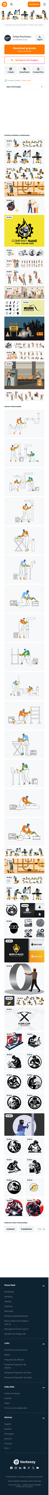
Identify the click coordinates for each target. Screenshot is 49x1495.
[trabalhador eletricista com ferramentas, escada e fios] (24, 448)
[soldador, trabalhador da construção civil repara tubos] (24, 157)
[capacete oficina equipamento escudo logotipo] (24, 1038)
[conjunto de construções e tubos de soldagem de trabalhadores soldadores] (24, 905)
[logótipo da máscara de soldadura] (13, 996)
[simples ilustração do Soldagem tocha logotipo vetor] (14, 1429)
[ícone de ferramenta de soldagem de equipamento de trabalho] (16, 351)
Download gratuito (24, 49)
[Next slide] (38, 1491)
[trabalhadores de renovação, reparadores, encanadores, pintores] (24, 407)
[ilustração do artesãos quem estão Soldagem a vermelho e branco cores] (14, 1469)
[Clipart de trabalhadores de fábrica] (24, 428)
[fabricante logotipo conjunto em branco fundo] (14, 1015)
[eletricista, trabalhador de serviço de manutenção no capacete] (24, 304)
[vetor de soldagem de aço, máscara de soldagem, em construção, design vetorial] (24, 372)
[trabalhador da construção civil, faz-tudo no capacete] (19, 397)
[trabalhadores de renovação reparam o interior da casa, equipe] (24, 319)
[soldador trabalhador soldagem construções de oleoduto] (24, 188)
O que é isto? (26, 80)
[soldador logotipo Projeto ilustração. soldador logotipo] (14, 1160)
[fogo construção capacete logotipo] (16, 978)
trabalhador (26, 1491)
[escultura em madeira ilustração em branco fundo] (14, 1140)
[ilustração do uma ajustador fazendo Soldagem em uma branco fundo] (14, 1449)
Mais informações (14, 86)
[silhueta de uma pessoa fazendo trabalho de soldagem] (24, 247)
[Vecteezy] (4, 4)
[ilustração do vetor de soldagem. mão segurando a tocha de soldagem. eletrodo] (9, 1089)
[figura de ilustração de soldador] (12, 205)
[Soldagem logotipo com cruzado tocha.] (24, 1118)
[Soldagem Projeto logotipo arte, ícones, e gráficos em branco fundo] (11, 962)
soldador (11, 1491)
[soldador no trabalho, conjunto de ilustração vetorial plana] (24, 173)
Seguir (39, 39)
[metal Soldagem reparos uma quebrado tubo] (24, 1305)
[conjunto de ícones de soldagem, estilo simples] (12, 335)
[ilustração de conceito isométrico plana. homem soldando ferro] (10, 269)
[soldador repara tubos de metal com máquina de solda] (24, 142)
